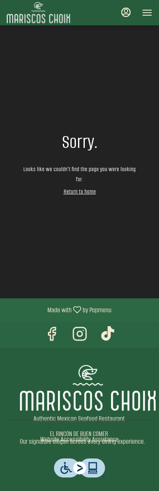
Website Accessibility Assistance (79, 439)
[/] (88, 387)
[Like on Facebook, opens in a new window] (51, 337)
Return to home (80, 192)
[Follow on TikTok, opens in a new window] (107, 337)
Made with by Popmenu (59, 310)
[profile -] (126, 12)
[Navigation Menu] (147, 12)
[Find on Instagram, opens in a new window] (79, 337)
